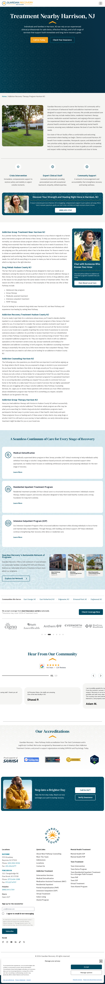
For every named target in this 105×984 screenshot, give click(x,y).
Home (4, 96)
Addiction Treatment (44, 871)
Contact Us (40, 866)
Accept (86, 967)
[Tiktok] (20, 942)
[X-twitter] (24, 942)
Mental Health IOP (78, 854)
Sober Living (41, 897)
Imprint (28, 980)
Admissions (41, 860)
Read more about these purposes (92, 979)
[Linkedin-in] (16, 942)
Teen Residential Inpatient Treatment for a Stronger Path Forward (85, 873)
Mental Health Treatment (81, 849)
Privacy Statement (20, 980)
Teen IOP (74, 880)
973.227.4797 (10, 882)
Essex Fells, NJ (78, 599)
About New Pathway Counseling (48, 854)
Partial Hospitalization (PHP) (47, 888)
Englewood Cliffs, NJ (44, 599)
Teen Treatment (77, 862)
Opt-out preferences (8, 980)
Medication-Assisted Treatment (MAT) (51, 881)
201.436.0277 (10, 866)
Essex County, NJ (62, 599)
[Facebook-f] (3, 942)
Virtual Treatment (43, 894)
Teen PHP (74, 877)
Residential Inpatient (44, 884)
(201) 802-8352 (13, 863)
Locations (6, 849)
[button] (101, 961)
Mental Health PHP (78, 857)
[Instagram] (7, 942)
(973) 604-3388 (14, 879)
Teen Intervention (78, 866)
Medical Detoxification (45, 878)
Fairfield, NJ (92, 599)
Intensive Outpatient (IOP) (47, 891)
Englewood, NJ (27, 599)
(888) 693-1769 (8, 890)
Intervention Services (44, 875)
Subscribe (10, 931)
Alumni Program (42, 900)
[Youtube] (11, 942)
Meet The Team (42, 857)
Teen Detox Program (79, 869)
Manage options (86, 973)
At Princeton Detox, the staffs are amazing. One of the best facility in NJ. (41, 693)
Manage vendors (77, 979)
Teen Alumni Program (79, 887)
